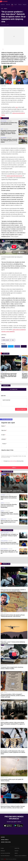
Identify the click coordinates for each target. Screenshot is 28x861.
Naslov (3, 426)
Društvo (5, 8)
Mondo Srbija (4, 839)
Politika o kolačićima (5, 853)
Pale (17, 107)
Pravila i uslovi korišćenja (20, 855)
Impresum (3, 850)
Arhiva (16, 853)
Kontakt (16, 850)
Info (2, 8)
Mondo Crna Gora (6, 842)
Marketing (17, 848)
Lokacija (3, 439)
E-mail (3, 434)
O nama (2, 848)
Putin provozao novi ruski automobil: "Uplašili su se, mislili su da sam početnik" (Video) (9, 376)
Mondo (3, 837)
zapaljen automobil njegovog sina (14, 175)
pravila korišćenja (13, 461)
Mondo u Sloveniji (7, 530)
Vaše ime (4, 430)
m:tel (5, 859)
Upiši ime (3, 395)
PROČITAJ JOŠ (6, 563)
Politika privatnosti (5, 855)
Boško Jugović (5, 340)
